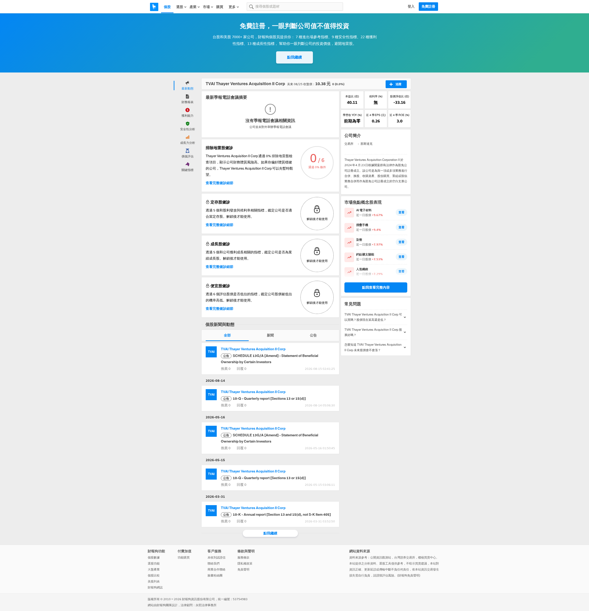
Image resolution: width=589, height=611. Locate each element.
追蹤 (398, 84)
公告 (313, 335)
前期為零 (352, 121)
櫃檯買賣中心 (427, 557)
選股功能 (154, 563)
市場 (206, 7)
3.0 (399, 121)
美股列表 (154, 581)
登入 (411, 6)
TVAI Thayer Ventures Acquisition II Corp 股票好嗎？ (373, 332)
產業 (193, 7)
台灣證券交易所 (404, 557)
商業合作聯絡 (216, 569)
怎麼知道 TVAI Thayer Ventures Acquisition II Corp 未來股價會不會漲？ (372, 347)
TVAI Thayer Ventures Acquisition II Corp (253, 349)
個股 (167, 7)
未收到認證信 (216, 557)
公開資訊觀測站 (380, 557)
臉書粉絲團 (215, 575)
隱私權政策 (244, 563)
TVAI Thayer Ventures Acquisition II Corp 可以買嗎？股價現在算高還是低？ (373, 317)
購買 (219, 7)
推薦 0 (226, 369)
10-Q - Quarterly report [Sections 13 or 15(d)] (264, 399)
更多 (232, 7)
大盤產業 (154, 569)
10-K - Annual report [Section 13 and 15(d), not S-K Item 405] (277, 515)
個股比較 (154, 575)
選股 (179, 7)
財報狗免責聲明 (408, 575)
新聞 (270, 335)
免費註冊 (428, 6)
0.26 (376, 121)
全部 (227, 335)
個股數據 (154, 557)
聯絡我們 (213, 563)
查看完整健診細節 (219, 183)
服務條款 (243, 557)
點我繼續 (294, 57)
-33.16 (399, 102)
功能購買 (184, 557)
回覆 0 (241, 369)
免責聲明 (243, 569)
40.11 (352, 102)
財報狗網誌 (155, 587)
